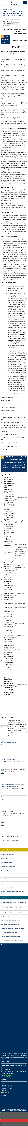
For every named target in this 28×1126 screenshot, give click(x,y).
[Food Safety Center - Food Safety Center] (14, 2)
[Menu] (2, 2)
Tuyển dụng (4, 1090)
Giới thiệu (3, 1084)
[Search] (25, 2)
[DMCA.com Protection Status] (5, 1092)
